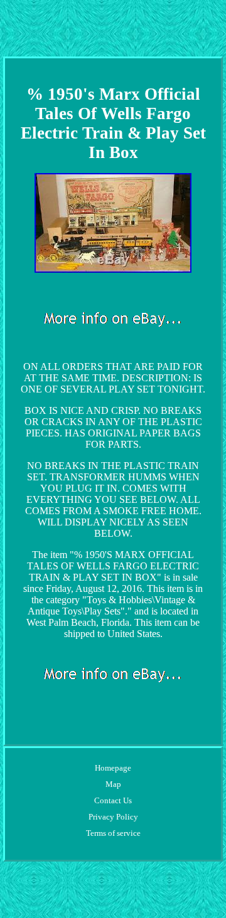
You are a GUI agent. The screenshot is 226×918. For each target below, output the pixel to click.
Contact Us (113, 800)
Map (113, 784)
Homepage (113, 768)
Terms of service (113, 833)
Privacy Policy (113, 816)
